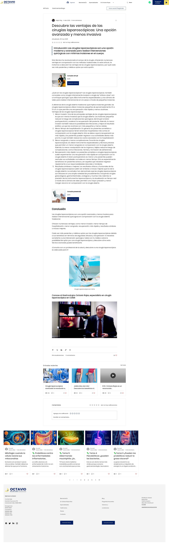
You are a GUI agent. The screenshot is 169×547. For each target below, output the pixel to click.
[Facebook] (6, 523)
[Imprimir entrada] (70, 350)
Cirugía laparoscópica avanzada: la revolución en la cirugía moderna (55, 387)
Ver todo (123, 365)
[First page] (69, 479)
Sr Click (144, 504)
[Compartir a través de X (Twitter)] (57, 350)
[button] (84, 80)
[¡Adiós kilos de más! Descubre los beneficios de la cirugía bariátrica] (84, 376)
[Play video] (84, 320)
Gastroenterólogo (58, 8)
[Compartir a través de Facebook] (53, 350)
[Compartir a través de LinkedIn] (61, 350)
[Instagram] (17, 523)
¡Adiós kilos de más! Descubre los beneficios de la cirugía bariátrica (84, 387)
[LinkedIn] (13, 523)
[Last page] (99, 479)
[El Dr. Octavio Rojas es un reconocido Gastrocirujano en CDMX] (113, 376)
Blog (103, 498)
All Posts (46, 8)
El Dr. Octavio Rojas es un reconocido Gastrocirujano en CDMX (112, 387)
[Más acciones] (116, 20)
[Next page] (95, 479)
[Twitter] (10, 523)
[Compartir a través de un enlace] (66, 350)
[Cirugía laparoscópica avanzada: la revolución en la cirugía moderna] (56, 376)
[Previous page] (73, 479)
